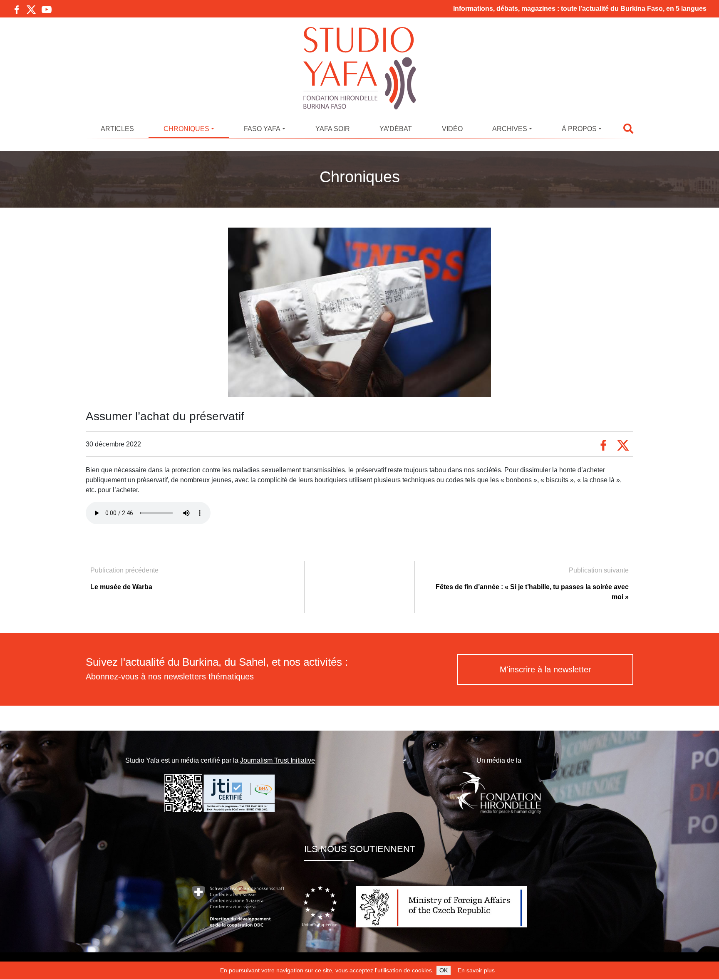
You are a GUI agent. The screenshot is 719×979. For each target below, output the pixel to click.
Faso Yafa (262, 128)
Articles (117, 128)
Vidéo (452, 128)
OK (443, 970)
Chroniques (186, 128)
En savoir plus (476, 970)
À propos (579, 128)
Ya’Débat (395, 128)
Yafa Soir (332, 128)
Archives (509, 128)
